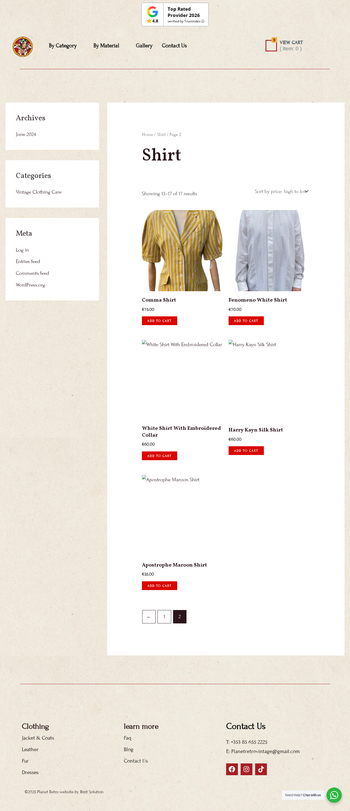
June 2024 (26, 134)
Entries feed (28, 261)
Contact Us (174, 45)
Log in (22, 250)
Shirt (161, 134)
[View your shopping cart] (271, 45)
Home (147, 134)
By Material (106, 45)
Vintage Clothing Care (39, 192)
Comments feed (32, 273)
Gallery (144, 45)
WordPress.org (30, 285)
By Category (63, 45)
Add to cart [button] (159, 321)
